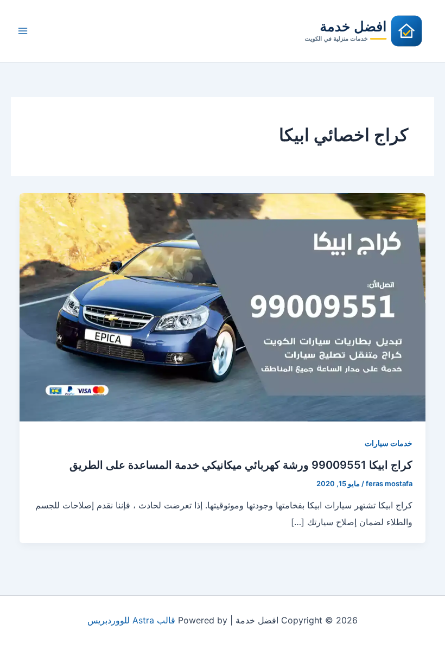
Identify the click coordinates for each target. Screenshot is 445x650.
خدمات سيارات (388, 443)
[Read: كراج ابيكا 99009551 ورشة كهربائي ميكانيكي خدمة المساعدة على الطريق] (222, 306)
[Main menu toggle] (23, 31)
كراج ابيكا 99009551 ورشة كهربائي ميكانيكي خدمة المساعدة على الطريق (240, 464)
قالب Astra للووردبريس (131, 620)
